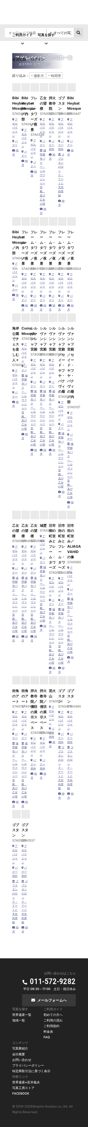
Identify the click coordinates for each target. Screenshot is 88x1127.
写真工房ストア (23, 1088)
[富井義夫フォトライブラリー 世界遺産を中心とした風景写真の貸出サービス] (44, 22)
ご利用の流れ (53, 1020)
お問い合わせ (21, 1060)
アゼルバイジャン (15, 127)
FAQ (47, 1037)
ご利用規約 (51, 1026)
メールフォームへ (52, 1000)
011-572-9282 (53, 981)
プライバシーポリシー (28, 1065)
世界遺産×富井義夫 (26, 1082)
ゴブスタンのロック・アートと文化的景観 (61, 175)
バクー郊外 (51, 145)
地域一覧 (18, 1020)
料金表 (48, 1031)
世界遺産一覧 (21, 1015)
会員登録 (19, 59)
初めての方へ (53, 1015)
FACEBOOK (20, 1093)
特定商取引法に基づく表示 (31, 1071)
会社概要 (18, 1054)
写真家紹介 (20, 1048)
